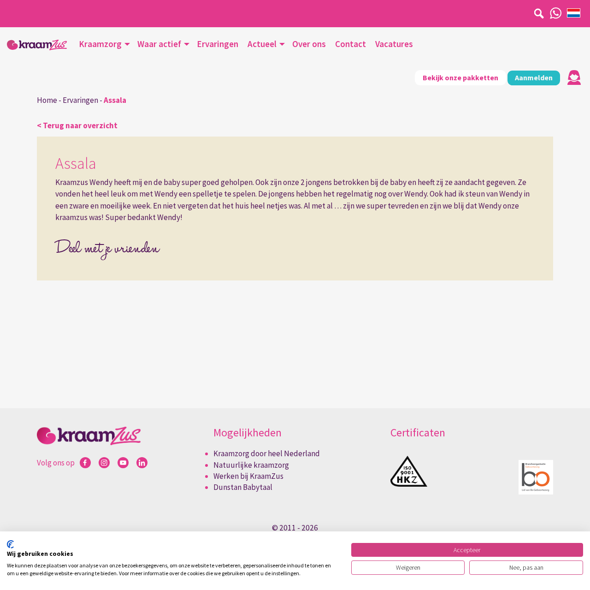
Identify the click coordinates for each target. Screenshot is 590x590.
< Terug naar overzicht (77, 125)
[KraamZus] (37, 45)
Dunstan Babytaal (242, 487)
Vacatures (394, 43)
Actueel (262, 43)
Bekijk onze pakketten (460, 77)
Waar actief (159, 43)
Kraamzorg (100, 43)
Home (47, 100)
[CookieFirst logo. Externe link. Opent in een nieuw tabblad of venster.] (10, 544)
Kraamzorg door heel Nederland (266, 453)
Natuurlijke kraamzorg (251, 465)
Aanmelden (534, 77)
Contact (350, 43)
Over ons (309, 43)
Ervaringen (217, 43)
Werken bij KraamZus (248, 476)
